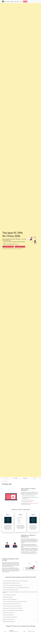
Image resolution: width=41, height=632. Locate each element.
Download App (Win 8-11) (8, 246)
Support (12, 1)
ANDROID (16, 478)
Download (21, 1)
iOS (6, 478)
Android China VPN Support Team (32, 503)
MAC (34, 478)
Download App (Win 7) (20, 246)
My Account (25, 1)
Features (15, 1)
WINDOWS (25, 478)
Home (5, 1)
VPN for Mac (30, 551)
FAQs (18, 1)
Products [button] (8, 1)
